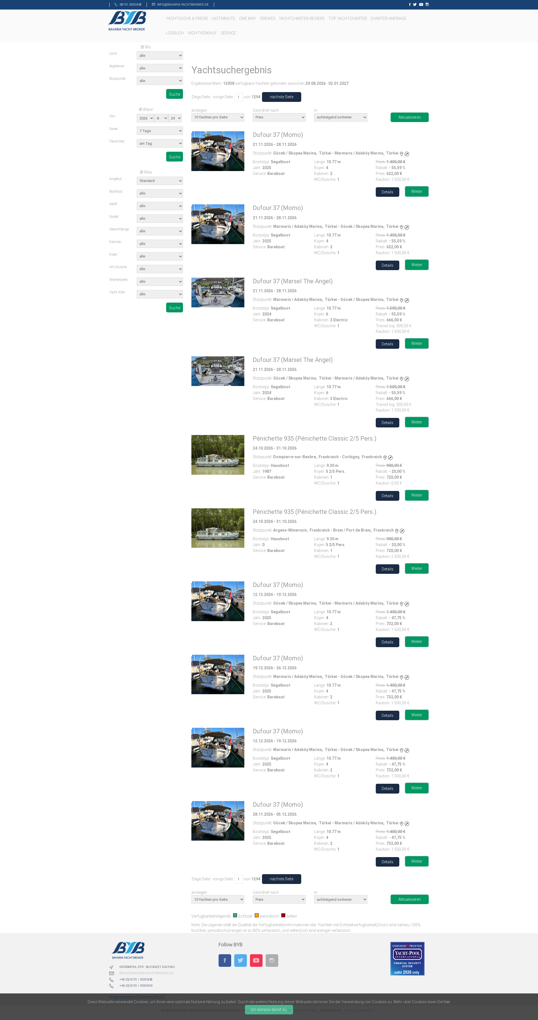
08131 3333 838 (131, 4)
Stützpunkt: (117, 79)
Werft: (113, 204)
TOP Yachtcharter (348, 18)
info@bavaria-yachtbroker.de (183, 4)
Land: (113, 53)
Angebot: (115, 179)
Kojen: (113, 254)
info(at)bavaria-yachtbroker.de (146, 973)
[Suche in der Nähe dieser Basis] (407, 153)
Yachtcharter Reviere (302, 18)
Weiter (416, 191)
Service (229, 33)
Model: (114, 217)
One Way (248, 18)
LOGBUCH (175, 33)
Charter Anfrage (388, 18)
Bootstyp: (116, 191)
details (387, 192)
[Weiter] (217, 151)
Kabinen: (115, 242)
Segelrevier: (117, 66)
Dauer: (114, 129)
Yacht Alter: (117, 292)
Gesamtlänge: (118, 229)
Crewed (268, 18)
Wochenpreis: (118, 280)
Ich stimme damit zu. (269, 1009)
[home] (126, 21)
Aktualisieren (409, 117)
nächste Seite (281, 97)
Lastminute (224, 18)
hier (447, 1002)
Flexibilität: (117, 141)
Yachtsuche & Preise (187, 18)
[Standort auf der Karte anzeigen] (401, 153)
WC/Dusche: (118, 267)
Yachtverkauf (202, 33)
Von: (112, 116)
